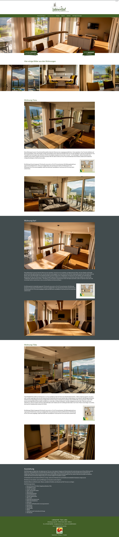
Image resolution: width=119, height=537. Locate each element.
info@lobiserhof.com (59, 524)
